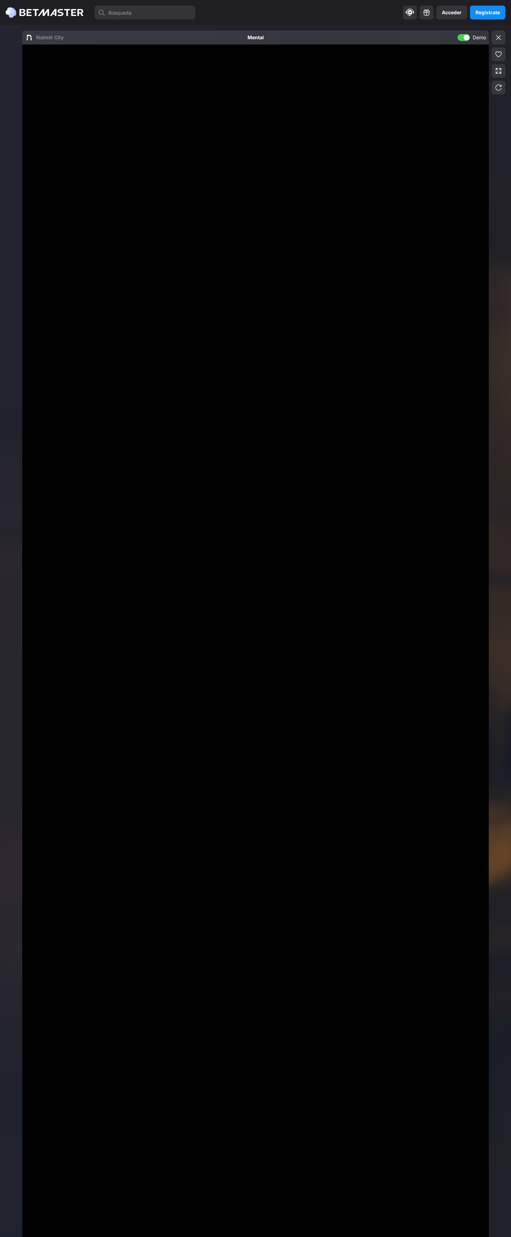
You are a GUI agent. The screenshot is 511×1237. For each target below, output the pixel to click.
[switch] (463, 37)
